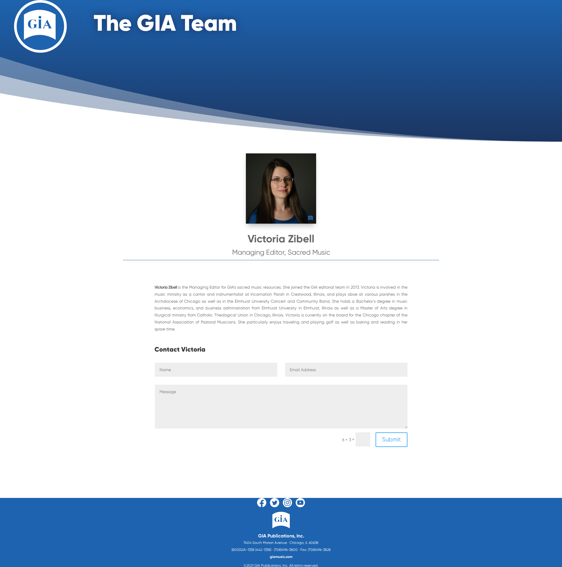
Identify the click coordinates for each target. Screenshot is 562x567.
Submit (391, 439)
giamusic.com (281, 557)
